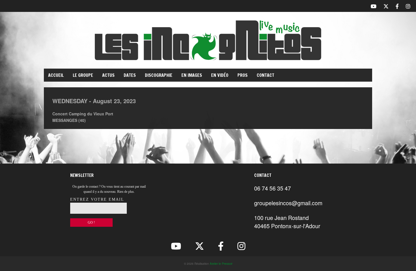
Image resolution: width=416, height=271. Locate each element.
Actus (108, 75)
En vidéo (219, 75)
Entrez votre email (97, 199)
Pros (242, 75)
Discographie (158, 75)
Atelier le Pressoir (221, 264)
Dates (130, 75)
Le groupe (83, 75)
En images (191, 75)
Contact (265, 75)
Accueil (56, 75)
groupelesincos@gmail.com (288, 203)
